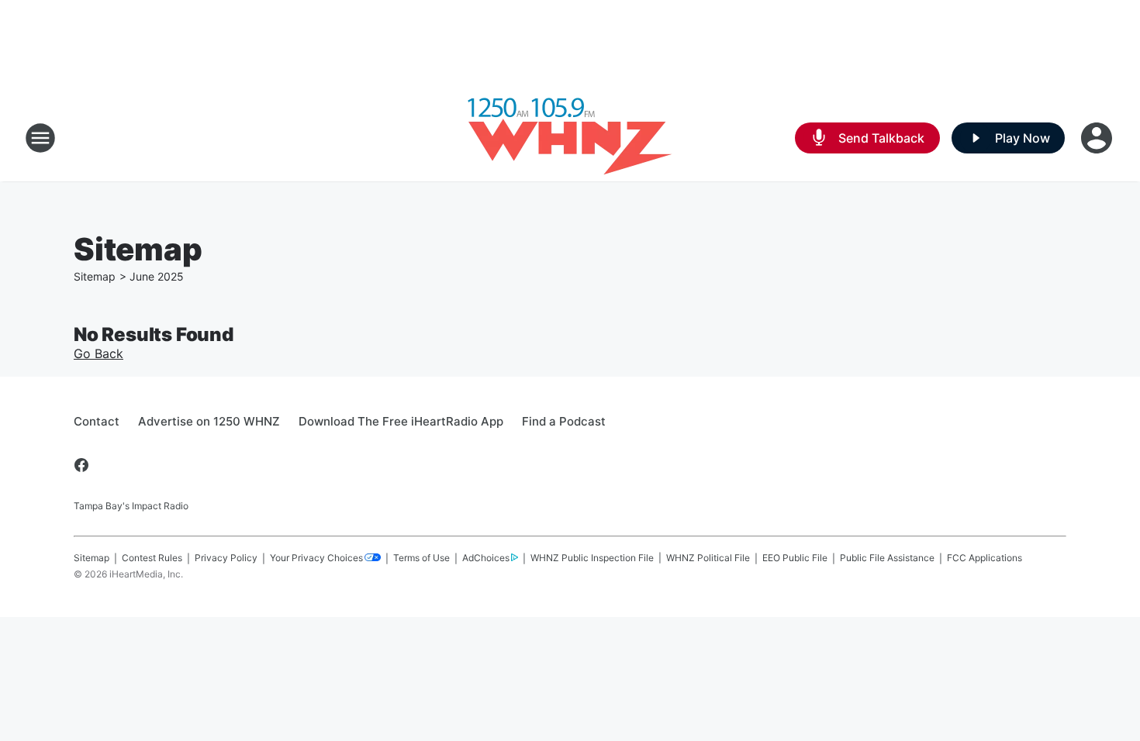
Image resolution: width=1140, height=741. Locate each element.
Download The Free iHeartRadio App (401, 421)
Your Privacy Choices (316, 558)
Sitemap (95, 276)
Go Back (98, 353)
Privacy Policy (226, 558)
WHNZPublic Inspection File (592, 558)
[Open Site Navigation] (40, 137)
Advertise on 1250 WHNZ (209, 421)
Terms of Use (421, 558)
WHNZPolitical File (708, 558)
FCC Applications (984, 558)
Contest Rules (152, 558)
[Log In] (1098, 137)
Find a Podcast (564, 421)
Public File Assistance (887, 558)
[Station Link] (570, 138)
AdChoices (486, 558)
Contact (96, 421)
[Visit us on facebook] (81, 465)
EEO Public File (794, 558)
